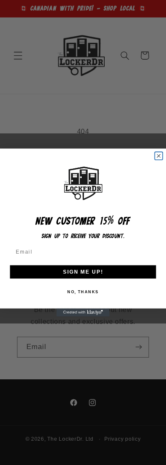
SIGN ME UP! (83, 271)
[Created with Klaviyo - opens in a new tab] (83, 313)
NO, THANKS (83, 291)
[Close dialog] (159, 156)
